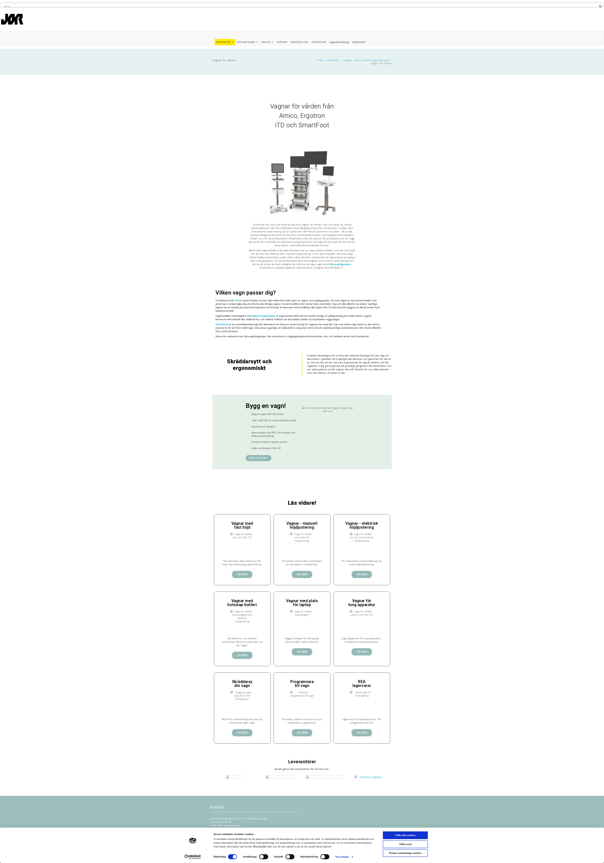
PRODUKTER (223, 42)
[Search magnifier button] (600, 6)
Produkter (333, 60)
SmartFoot (222, 324)
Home (320, 60)
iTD (236, 300)
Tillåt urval (405, 844)
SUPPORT (282, 42)
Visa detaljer (342, 856)
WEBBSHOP (358, 42)
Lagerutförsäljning (339, 42)
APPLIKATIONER (246, 42)
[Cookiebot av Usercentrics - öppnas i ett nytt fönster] (193, 857)
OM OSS (265, 42)
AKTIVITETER (319, 42)
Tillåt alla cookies (405, 835)
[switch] (263, 856)
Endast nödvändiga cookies (405, 853)
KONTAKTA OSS (299, 42)
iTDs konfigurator (340, 264)
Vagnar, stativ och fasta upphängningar (366, 60)
